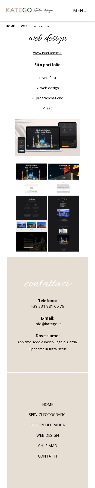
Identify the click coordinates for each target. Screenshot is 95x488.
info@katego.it (47, 323)
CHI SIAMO (47, 445)
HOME (10, 26)
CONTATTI (47, 456)
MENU (80, 10)
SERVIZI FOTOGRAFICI (48, 414)
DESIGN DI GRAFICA (48, 425)
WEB (24, 26)
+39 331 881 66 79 (47, 306)
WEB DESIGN (47, 435)
